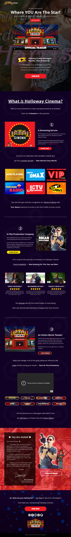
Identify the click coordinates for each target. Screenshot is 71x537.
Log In (64, 2)
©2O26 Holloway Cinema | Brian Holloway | (33, 534)
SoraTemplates (43, 534)
